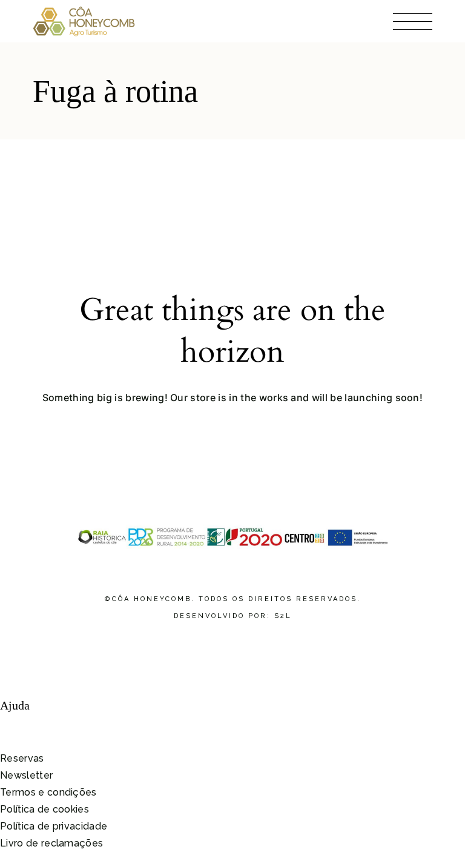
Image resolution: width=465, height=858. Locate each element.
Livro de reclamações (51, 843)
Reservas (22, 758)
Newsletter (26, 775)
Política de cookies (44, 809)
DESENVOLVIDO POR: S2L (233, 616)
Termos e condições (48, 792)
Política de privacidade (53, 826)
